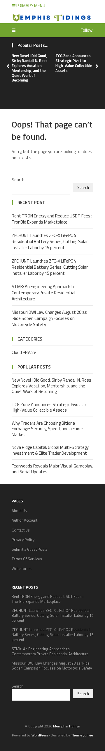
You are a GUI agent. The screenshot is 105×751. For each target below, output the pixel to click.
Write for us (22, 568)
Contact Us (21, 530)
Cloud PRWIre (24, 352)
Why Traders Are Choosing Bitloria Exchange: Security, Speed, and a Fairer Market (47, 429)
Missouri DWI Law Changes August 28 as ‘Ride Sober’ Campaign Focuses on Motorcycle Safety (49, 318)
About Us (19, 510)
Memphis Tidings (66, 726)
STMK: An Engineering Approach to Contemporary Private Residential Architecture (44, 292)
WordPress (40, 735)
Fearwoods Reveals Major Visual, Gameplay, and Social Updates (52, 469)
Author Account (24, 520)
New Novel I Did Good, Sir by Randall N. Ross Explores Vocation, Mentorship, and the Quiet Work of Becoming (30, 68)
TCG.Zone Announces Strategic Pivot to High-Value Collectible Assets (73, 63)
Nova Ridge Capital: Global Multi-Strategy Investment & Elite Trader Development (50, 450)
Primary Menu (30, 5)
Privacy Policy (23, 540)
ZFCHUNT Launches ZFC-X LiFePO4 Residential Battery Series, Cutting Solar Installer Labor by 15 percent (50, 241)
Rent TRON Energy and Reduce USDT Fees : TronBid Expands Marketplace (52, 218)
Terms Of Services (27, 559)
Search (18, 179)
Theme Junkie (82, 735)
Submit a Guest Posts (30, 549)
